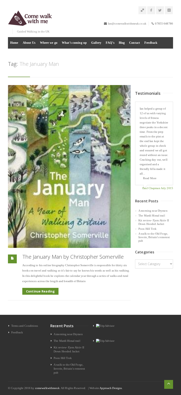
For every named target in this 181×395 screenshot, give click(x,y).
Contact (134, 42)
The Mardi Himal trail (151, 215)
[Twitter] (160, 10)
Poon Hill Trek (147, 228)
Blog (122, 42)
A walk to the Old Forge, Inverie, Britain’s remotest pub (154, 237)
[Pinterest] (142, 10)
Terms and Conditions (24, 325)
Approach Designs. (111, 388)
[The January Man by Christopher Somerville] (69, 166)
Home (14, 42)
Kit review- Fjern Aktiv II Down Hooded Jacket (153, 222)
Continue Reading (40, 291)
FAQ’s (110, 42)
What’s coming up (74, 42)
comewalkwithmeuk (47, 388)
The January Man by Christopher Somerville (73, 256)
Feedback (150, 42)
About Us (29, 42)
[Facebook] (151, 10)
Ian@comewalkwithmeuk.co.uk (127, 23)
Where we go (48, 42)
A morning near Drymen (153, 210)
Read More (149, 178)
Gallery (96, 42)
